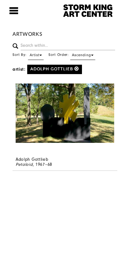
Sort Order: (69, 54)
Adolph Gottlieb (52, 69)
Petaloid (24, 164)
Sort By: (26, 54)
